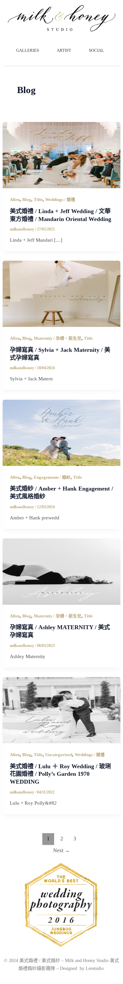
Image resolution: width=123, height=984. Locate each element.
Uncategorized (58, 755)
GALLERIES (27, 50)
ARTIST (64, 50)
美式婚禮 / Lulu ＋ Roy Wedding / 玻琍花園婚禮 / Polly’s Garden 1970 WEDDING (60, 774)
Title (38, 199)
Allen (15, 199)
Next (61, 850)
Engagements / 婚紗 (52, 477)
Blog (26, 199)
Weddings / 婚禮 (60, 199)
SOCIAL (96, 50)
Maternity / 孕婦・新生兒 (57, 338)
